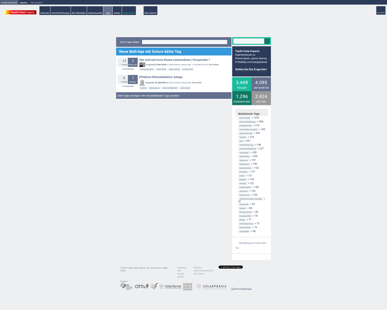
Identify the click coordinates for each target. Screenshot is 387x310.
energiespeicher (147, 69)
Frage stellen (129, 13)
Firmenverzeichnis (9, 3)
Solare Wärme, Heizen (177, 65)
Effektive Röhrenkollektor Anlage (161, 76)
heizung (242, 183)
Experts (24, 3)
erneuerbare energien (248, 129)
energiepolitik (245, 216)
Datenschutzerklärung (201, 271)
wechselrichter (245, 168)
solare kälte (161, 69)
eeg (241, 141)
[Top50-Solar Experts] (20, 10)
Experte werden (180, 275)
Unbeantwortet (95, 13)
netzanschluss (245, 227)
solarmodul (243, 204)
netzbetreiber (245, 187)
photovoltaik (244, 118)
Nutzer (117, 13)
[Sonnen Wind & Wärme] (187, 289)
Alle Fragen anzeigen (129, 95)
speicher (242, 137)
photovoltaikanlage (247, 122)
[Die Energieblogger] (241, 289)
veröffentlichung (246, 145)
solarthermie (188, 69)
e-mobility (243, 172)
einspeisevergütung (247, 149)
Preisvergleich (36, 3)
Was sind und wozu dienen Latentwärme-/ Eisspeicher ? (174, 59)
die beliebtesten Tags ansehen (162, 95)
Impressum (182, 268)
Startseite (44, 13)
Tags (108, 13)
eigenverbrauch (245, 133)
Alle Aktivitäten (79, 13)
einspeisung (244, 195)
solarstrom (243, 160)
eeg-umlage (244, 231)
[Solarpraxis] (212, 289)
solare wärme (174, 69)
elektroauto (244, 164)
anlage (242, 220)
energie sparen (245, 212)
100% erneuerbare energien (250, 199)
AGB (179, 271)
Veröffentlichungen (60, 13)
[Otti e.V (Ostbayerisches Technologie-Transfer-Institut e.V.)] (142, 289)
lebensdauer (155, 88)
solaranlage (244, 153)
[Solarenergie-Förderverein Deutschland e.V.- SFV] (154, 289)
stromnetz (243, 191)
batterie (242, 179)
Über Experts (150, 13)
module (143, 88)
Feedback (198, 268)
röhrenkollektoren (170, 88)
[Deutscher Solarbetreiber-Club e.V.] (127, 289)
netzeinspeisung (246, 224)
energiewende (245, 126)
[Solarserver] (170, 289)
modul (241, 176)
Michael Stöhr (200, 65)
